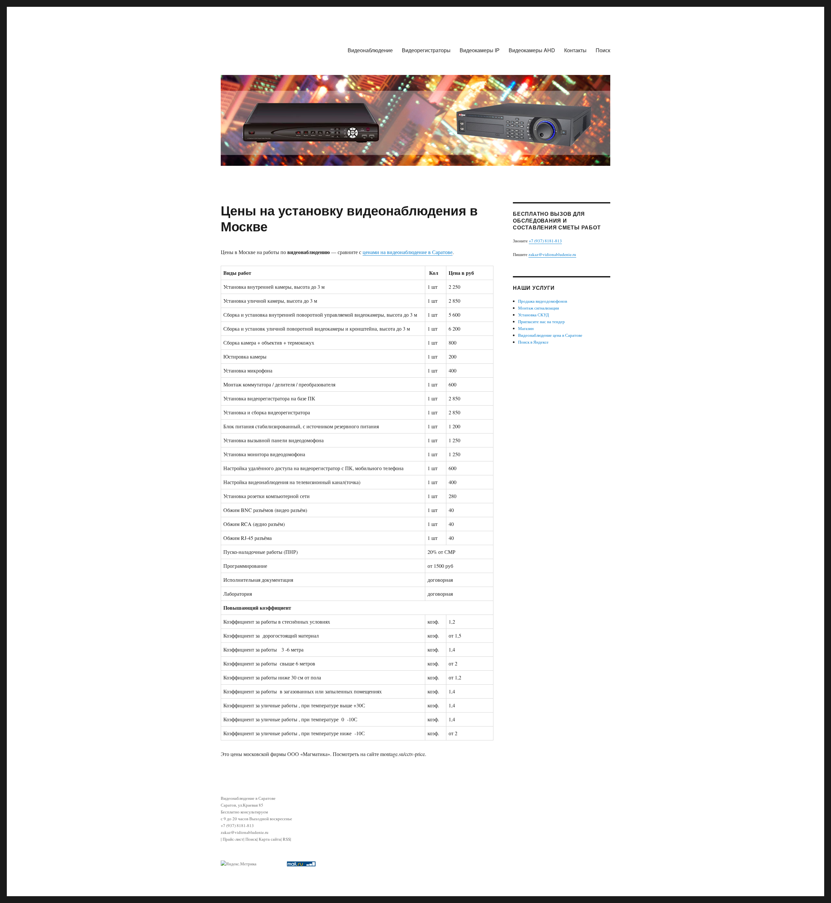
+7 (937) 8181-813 (545, 241)
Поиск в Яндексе (533, 342)
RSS (286, 839)
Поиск (603, 50)
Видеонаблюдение (370, 50)
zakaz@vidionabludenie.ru (552, 254)
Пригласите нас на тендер (541, 321)
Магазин (526, 328)
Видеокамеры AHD (532, 50)
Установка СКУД (533, 315)
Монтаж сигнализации (538, 308)
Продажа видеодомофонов (542, 301)
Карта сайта (270, 839)
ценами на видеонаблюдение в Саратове (408, 252)
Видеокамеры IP (480, 50)
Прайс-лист (233, 839)
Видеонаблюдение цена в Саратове (550, 335)
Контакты (575, 50)
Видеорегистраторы (426, 50)
